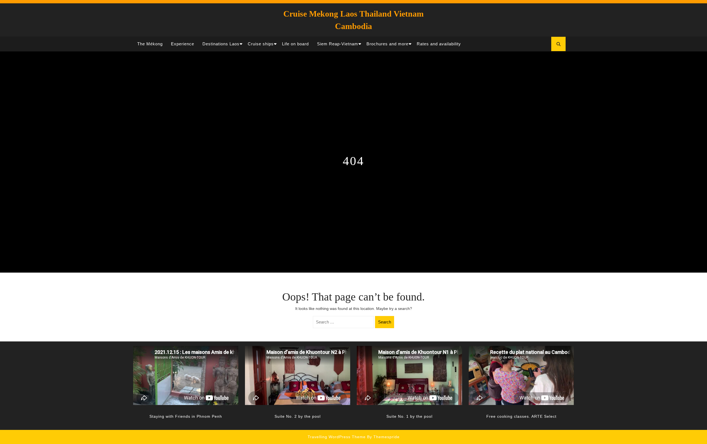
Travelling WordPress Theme (337, 437)
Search (384, 322)
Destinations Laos (220, 43)
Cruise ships (261, 43)
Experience (182, 43)
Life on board (295, 43)
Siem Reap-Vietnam (337, 43)
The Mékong (150, 43)
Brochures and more (387, 43)
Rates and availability (439, 43)
